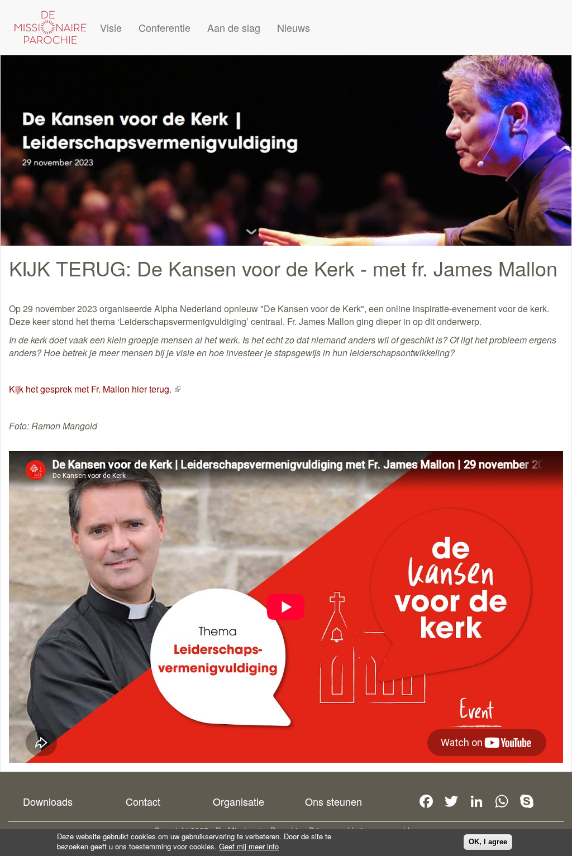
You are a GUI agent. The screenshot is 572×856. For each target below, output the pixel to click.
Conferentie (164, 27)
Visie (111, 27)
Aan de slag (233, 27)
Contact (143, 801)
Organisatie (238, 801)
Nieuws (293, 27)
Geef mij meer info (249, 846)
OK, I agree (488, 842)
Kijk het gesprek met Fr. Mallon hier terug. (94, 388)
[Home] (50, 27)
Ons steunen (333, 801)
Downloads (48, 801)
